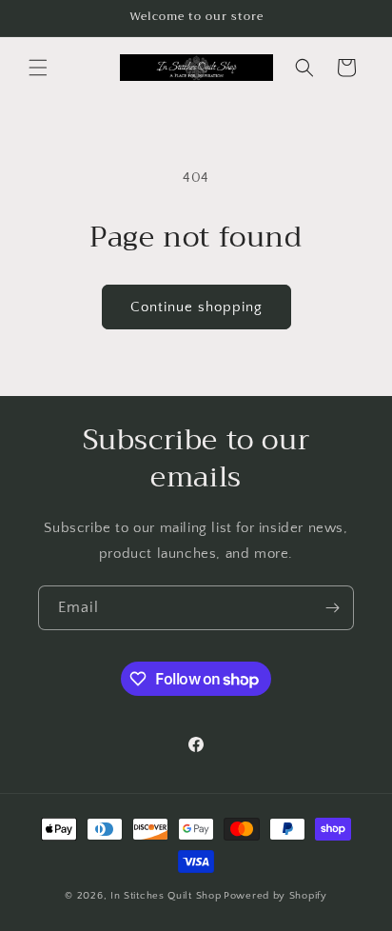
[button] (38, 68)
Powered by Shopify (275, 895)
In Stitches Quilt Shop (165, 895)
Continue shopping (196, 307)
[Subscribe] (332, 607)
